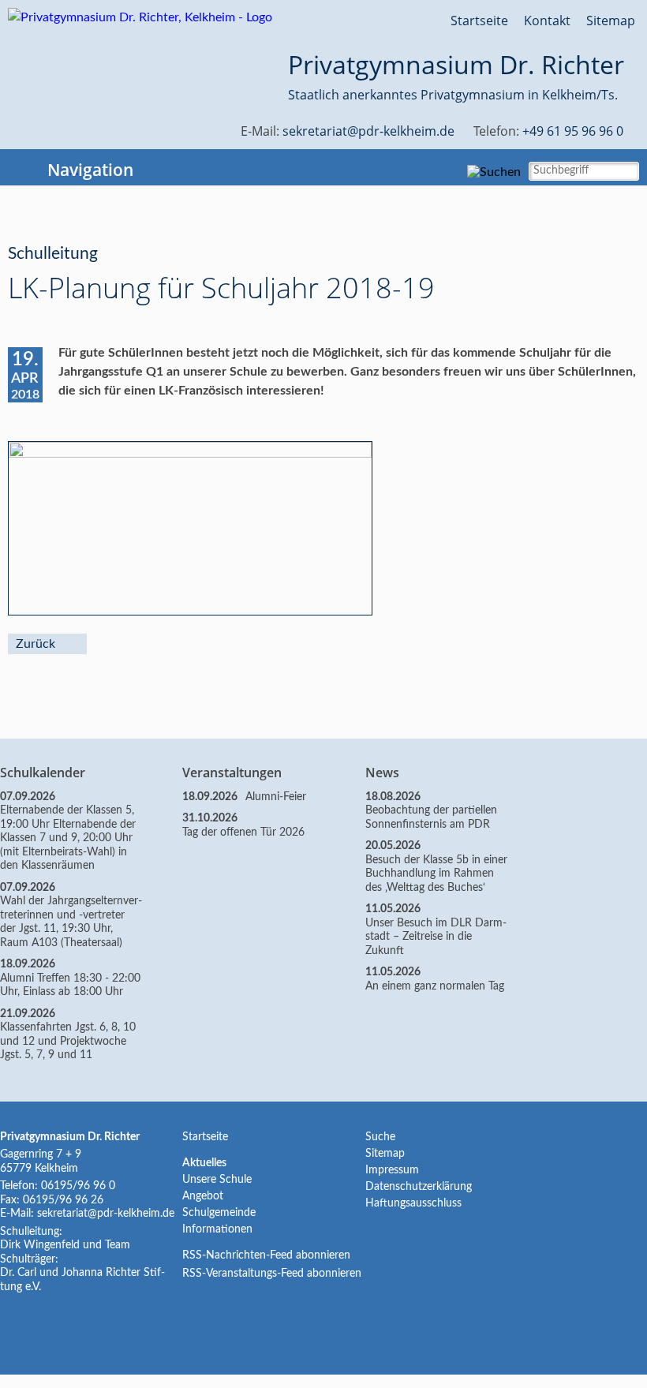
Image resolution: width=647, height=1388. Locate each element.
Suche (380, 1137)
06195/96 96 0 (78, 1186)
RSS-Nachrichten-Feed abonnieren (266, 1255)
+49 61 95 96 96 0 (572, 131)
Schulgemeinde (219, 1212)
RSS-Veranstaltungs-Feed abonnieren (271, 1273)
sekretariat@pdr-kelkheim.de (368, 131)
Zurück (35, 644)
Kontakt (547, 20)
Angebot (202, 1196)
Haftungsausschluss (413, 1203)
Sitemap (610, 20)
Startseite (479, 20)
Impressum (392, 1170)
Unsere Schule (217, 1179)
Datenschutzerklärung (418, 1186)
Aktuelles (204, 1163)
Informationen (217, 1229)
